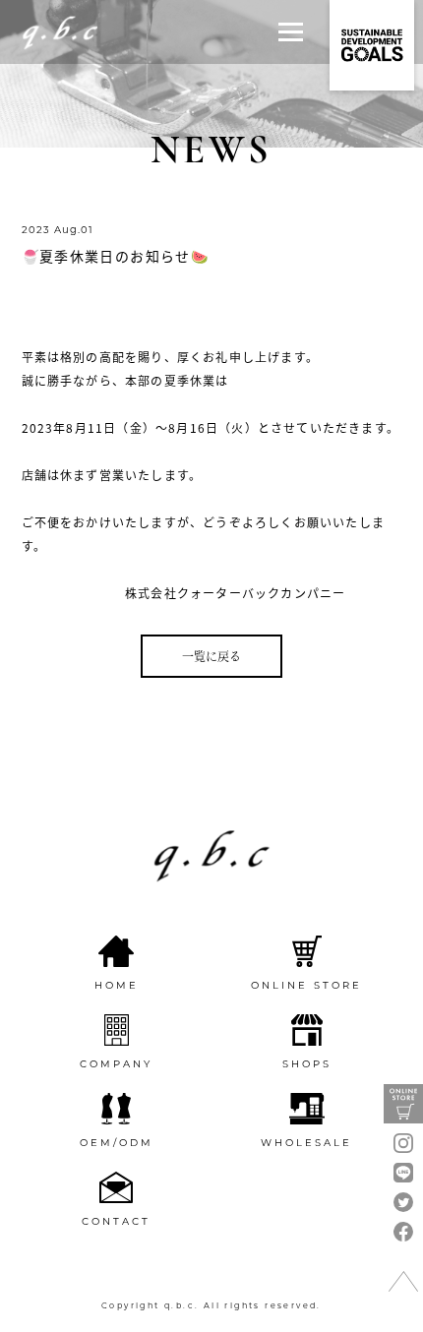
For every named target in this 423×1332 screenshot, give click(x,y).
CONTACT (116, 1221)
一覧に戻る (211, 655)
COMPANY (116, 1064)
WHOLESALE (306, 1142)
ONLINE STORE (306, 985)
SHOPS (307, 1064)
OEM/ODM (116, 1142)
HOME (116, 985)
